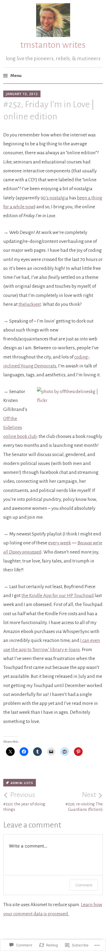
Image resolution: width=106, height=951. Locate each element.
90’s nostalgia (54, 197)
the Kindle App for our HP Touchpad (57, 595)
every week (59, 542)
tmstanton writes (53, 45)
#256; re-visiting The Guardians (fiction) (84, 801)
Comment (83, 885)
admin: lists (22, 783)
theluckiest (29, 304)
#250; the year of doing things (24, 801)
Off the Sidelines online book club (20, 427)
